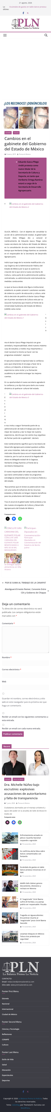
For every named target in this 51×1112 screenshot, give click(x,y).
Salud (4, 1064)
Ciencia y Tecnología (10, 1029)
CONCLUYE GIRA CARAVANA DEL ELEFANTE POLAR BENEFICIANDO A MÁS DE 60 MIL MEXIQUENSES (11, 543)
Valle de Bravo (18, 779)
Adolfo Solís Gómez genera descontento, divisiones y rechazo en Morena (31, 886)
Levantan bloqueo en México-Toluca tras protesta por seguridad (32, 936)
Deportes (6, 1080)
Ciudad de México (9, 1014)
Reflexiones (7, 1034)
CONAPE (5, 1039)
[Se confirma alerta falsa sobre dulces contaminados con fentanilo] (10, 855)
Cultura (5, 1045)
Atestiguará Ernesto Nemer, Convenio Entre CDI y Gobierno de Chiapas (25, 591)
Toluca (16, 133)
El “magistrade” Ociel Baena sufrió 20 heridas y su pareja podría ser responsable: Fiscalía (33, 902)
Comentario (8, 623)
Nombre (7, 657)
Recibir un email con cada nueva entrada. (21, 728)
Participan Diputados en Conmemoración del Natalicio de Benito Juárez (32, 542)
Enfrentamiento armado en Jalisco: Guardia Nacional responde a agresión (31, 838)
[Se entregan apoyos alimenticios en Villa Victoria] (13, 558)
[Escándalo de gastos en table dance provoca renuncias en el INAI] (10, 871)
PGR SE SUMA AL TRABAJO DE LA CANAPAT (25, 582)
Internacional (7, 1009)
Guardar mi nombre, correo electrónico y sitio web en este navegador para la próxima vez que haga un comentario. (24, 702)
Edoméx (8, 133)
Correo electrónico (11, 669)
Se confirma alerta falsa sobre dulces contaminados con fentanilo (32, 854)
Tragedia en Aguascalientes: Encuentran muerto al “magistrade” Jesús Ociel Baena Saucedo (33, 919)
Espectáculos (7, 1075)
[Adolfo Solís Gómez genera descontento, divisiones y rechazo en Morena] (10, 887)
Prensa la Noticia (25, 154)
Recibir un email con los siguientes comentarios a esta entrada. (25, 718)
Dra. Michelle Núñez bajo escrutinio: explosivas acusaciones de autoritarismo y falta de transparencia (25, 791)
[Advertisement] (25, 65)
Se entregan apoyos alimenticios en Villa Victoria (12, 567)
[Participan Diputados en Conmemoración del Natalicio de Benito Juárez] (33, 531)
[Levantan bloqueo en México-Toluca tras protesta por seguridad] (10, 938)
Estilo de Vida (7, 1059)
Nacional (5, 1004)
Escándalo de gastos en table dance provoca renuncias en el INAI (33, 870)
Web (4, 681)
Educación (6, 1070)
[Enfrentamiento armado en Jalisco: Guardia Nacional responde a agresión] (10, 839)
